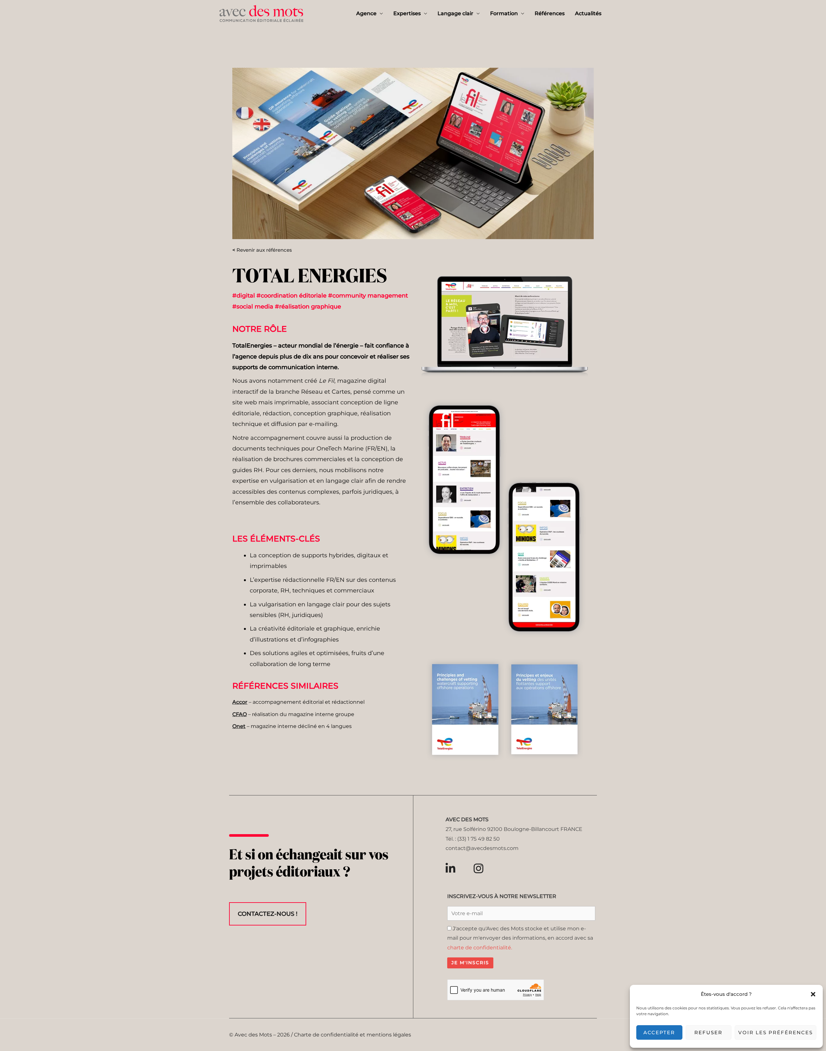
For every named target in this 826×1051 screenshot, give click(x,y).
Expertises (407, 13)
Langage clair (455, 13)
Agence (366, 13)
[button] (813, 994)
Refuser (708, 1032)
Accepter (659, 1032)
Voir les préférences (775, 1032)
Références (550, 13)
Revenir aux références (262, 250)
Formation (504, 13)
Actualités (588, 13)
